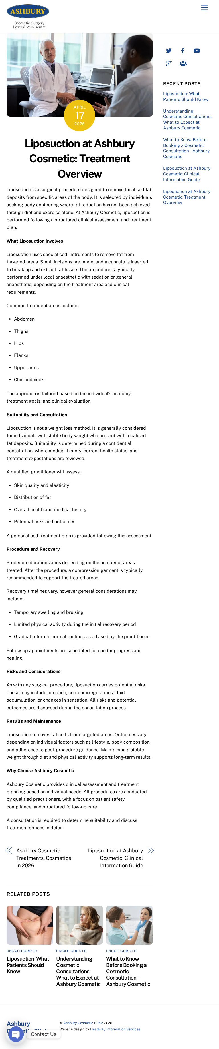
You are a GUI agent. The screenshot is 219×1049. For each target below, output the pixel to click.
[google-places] (169, 62)
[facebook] (182, 49)
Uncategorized (22, 951)
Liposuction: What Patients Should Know (28, 965)
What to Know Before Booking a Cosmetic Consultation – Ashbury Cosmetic (128, 971)
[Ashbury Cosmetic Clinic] (28, 16)
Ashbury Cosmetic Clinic (83, 1023)
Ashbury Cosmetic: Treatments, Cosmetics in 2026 (43, 858)
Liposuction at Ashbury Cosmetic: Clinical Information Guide (115, 858)
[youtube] (196, 49)
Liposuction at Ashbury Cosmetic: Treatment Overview (80, 159)
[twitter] (169, 49)
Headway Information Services (115, 1029)
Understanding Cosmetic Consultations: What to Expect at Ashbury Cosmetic (78, 971)
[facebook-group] (182, 62)
